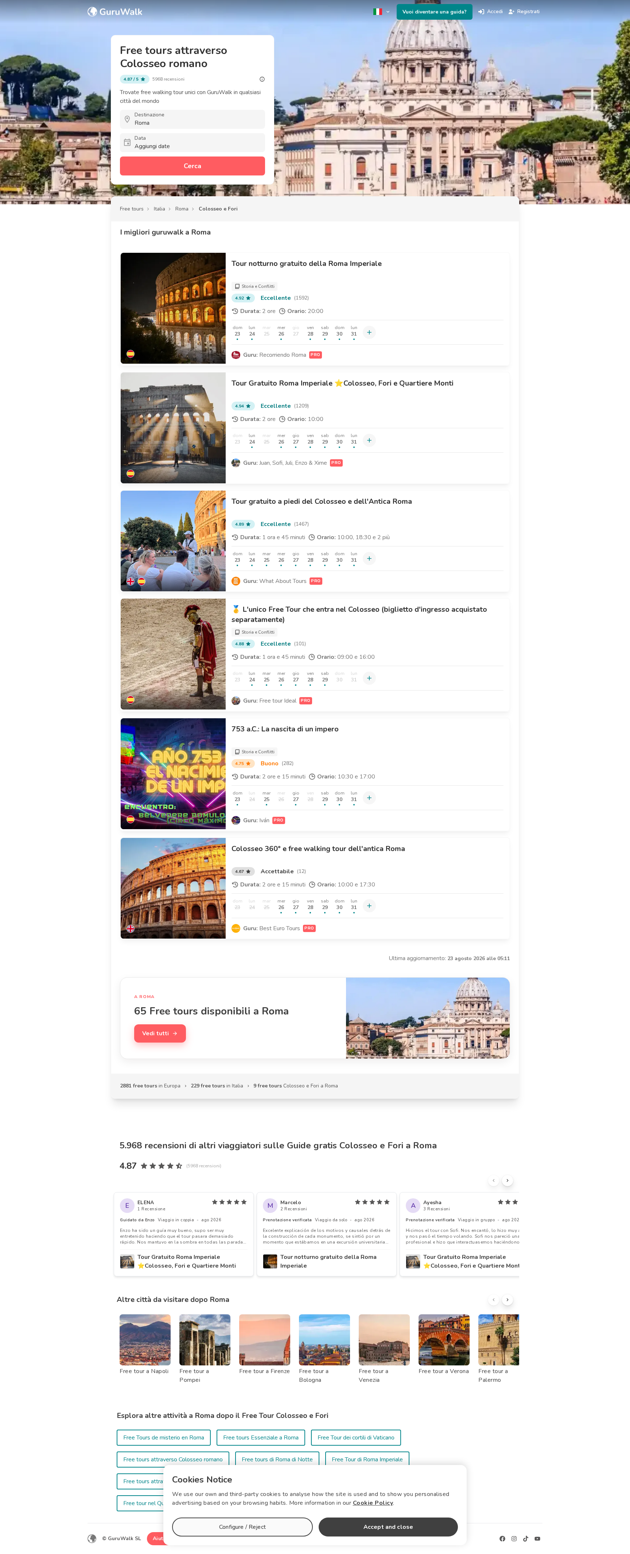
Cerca (192, 166)
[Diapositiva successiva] (507, 1180)
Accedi (495, 11)
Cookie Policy (373, 1503)
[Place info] (262, 79)
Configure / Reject (242, 1527)
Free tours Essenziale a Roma (261, 1438)
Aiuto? (161, 1538)
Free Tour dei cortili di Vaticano (356, 1438)
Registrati (528, 11)
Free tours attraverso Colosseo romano (173, 1460)
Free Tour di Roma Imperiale (367, 1460)
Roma (181, 208)
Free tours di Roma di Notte (277, 1460)
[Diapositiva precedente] (493, 1180)
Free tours (132, 208)
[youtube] (537, 1539)
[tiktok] (526, 1539)
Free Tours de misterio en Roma (163, 1438)
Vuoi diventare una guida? (434, 11)
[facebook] (502, 1539)
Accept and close (388, 1527)
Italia (159, 208)
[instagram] (514, 1539)
